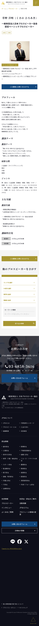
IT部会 (5, 485)
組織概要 (6, 431)
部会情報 (5, 441)
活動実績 (23, 503)
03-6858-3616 (19, 366)
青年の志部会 (7, 455)
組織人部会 (24, 455)
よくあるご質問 (7, 512)
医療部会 (24, 447)
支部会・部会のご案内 (28, 499)
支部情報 (5, 499)
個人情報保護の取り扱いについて (13, 604)
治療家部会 (6, 489)
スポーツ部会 (7, 465)
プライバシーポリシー (10, 608)
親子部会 (6, 473)
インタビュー (7, 507)
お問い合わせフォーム (19, 378)
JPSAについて (7, 418)
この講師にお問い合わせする (19, 87)
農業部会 (24, 465)
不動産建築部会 (26, 451)
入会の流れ (24, 427)
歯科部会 (6, 447)
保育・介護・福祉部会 (10, 459)
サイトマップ (23, 608)
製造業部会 (6, 469)
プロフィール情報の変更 (28, 513)
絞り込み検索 (19, 323)
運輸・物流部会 (8, 477)
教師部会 (24, 469)
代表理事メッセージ (27, 423)
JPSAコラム (24, 507)
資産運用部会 (25, 481)
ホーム (4, 9)
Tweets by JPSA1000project (12, 549)
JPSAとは (6, 423)
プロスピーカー (13, 9)
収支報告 (24, 431)
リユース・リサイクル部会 (29, 460)
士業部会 (6, 451)
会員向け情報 (19, 531)
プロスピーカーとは (9, 427)
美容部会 (24, 473)
